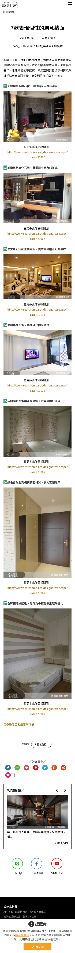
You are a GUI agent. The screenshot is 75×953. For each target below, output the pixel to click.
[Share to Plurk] (54, 768)
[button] (57, 790)
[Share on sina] (63, 768)
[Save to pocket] (26, 768)
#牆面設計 (41, 744)
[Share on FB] (8, 768)
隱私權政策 (22, 935)
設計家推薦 (10, 906)
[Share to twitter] (45, 768)
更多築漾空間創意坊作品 (18, 724)
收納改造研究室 (12, 916)
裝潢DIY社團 (29, 916)
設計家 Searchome (9, 5)
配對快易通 (21, 911)
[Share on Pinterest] (36, 768)
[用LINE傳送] (17, 768)
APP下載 (8, 911)
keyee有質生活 (37, 911)
